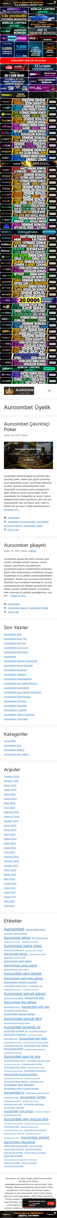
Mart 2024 (9, 834)
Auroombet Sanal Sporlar (16, 1081)
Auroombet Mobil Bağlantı (18, 679)
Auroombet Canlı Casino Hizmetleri (22, 692)
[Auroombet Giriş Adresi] (19, 390)
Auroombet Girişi (12, 1007)
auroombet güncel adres (15, 1010)
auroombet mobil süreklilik (13, 1053)
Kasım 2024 (10, 798)
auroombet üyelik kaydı (12, 1138)
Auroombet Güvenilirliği (16, 688)
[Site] (28, 102)
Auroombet (13, 517)
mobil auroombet (12, 1163)
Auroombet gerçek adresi (24, 994)
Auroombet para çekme (15, 1067)
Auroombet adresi (17, 938)
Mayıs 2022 (10, 870)
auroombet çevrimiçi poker (22, 521)
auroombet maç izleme (36, 1045)
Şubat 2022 (10, 883)
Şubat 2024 (10, 839)
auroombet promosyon (35, 1070)
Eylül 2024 (9, 807)
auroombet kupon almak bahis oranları (36, 1042)
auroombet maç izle (13, 1045)
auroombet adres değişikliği (15, 934)
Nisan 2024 (10, 830)
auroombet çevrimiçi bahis (29, 1127)
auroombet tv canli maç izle (37, 1093)
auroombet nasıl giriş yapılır (38, 1061)
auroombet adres (35, 929)
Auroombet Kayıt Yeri (15, 638)
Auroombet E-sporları (15, 710)
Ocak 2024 (10, 843)
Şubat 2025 (10, 790)
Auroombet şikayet (18, 608)
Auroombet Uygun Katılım (12, 1101)
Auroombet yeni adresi (18, 1111)
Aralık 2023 (10, 848)
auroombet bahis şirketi (14, 950)
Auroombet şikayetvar (19, 1142)
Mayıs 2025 (10, 785)
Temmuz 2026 (11, 776)
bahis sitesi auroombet (16, 1146)
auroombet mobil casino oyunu (35, 1049)
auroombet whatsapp (34, 1104)
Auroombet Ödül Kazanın (17, 696)
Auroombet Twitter (33, 1097)
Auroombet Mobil (13, 1049)
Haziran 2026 (11, 781)
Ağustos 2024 (11, 812)
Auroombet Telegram (15, 674)
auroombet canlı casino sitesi (16, 969)
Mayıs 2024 (10, 825)
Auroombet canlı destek (23, 973)
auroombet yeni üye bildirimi (13, 1123)
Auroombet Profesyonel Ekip (13, 1071)
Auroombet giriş (34, 998)
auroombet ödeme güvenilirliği (14, 1133)
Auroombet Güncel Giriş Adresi (17, 1023)
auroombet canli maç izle (14, 958)
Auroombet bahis (40, 938)
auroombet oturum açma (12, 1064)
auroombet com (35, 986)
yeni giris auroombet (14, 1166)
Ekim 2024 (9, 803)
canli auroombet (36, 1146)
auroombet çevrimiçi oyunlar (13, 1130)
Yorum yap (13, 529)
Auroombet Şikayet (14, 750)
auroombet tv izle (11, 1097)
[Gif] (28, 164)
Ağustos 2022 (11, 856)
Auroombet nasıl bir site (22, 1056)
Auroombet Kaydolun (15, 670)
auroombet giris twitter (13, 998)
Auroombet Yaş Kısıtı (15, 643)
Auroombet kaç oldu (33, 1038)
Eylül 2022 (9, 852)
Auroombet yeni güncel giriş (26, 1119)
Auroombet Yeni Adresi (16, 754)
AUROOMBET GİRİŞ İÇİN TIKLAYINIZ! (28, 60)
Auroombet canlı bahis (18, 961)
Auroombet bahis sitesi (23, 946)
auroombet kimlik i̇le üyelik (13, 1042)
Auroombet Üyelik (32, 525)
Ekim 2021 (9, 901)
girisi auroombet (33, 1149)
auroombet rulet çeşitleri (32, 1078)
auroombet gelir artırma (31, 989)
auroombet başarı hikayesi (34, 950)
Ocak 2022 (10, 888)
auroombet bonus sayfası (37, 954)
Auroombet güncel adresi (19, 1014)
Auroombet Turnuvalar (16, 719)
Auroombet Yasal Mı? (14, 1107)
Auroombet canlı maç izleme (23, 978)
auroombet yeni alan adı (43, 1111)
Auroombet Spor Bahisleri (19, 1084)
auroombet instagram (15, 1034)
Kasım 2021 (10, 897)
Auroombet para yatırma (31, 1064)
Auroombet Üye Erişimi (16, 652)
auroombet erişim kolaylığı (13, 989)
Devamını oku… (12, 509)
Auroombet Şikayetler (15, 705)
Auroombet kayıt (11, 1039)
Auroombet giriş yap (35, 1006)
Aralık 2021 (10, 892)
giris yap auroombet (13, 1152)
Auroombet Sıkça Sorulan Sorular (21, 1088)
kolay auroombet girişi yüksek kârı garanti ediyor (20, 1160)
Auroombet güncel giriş (23, 1019)
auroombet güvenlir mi (16, 1031)
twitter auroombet (29, 1163)
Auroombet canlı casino (20, 965)
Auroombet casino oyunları (20, 982)
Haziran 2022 (11, 865)
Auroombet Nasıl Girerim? (15, 1061)
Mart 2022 (9, 879)
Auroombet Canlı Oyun (16, 647)
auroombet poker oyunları (36, 1067)
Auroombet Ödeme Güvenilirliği (20, 661)
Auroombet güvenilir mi (22, 1027)
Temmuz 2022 (11, 861)
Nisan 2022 (10, 874)
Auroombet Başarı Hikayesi (18, 665)
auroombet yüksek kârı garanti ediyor (36, 1123)
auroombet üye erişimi (33, 1133)
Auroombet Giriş (12, 634)
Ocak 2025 (10, 794)
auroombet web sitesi (13, 1104)
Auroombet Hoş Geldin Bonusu (20, 683)
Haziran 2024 (11, 821)
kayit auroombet (13, 1155)
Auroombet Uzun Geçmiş (30, 1101)
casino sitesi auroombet (14, 1149)
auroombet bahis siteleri (30, 942)
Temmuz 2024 (11, 816)
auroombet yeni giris (12, 1115)
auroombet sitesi (36, 1081)
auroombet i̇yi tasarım (35, 1035)
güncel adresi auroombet (34, 1153)
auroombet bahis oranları (12, 942)
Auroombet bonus (16, 953)
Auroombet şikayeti (25, 545)
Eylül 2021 (9, 906)
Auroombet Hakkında (38, 1031)
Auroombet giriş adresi (20, 1002)
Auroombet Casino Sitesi (16, 986)
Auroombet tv (14, 1092)
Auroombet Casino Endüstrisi (19, 714)
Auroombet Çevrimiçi (15, 701)
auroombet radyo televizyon (13, 1078)
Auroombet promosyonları (20, 1074)
